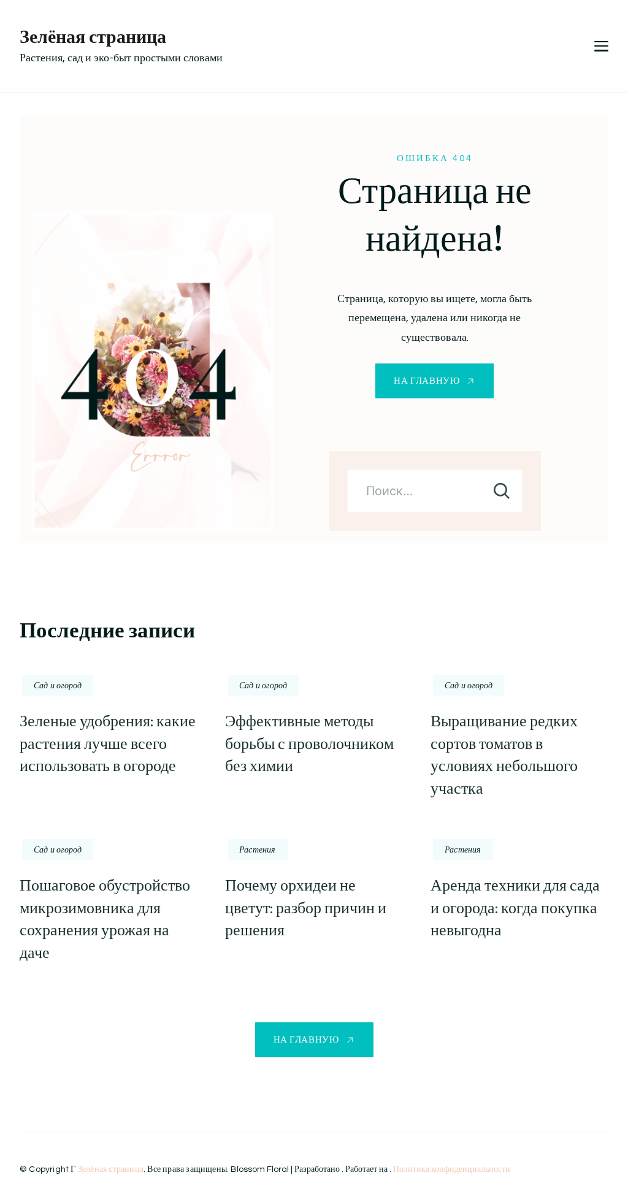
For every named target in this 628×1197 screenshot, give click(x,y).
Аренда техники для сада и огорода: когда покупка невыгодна (515, 907)
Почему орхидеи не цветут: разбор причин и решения (305, 907)
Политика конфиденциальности (451, 1169)
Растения (257, 849)
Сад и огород (58, 685)
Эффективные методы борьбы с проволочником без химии (309, 743)
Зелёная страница (93, 36)
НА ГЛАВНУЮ (426, 381)
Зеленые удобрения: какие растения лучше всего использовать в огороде (108, 743)
